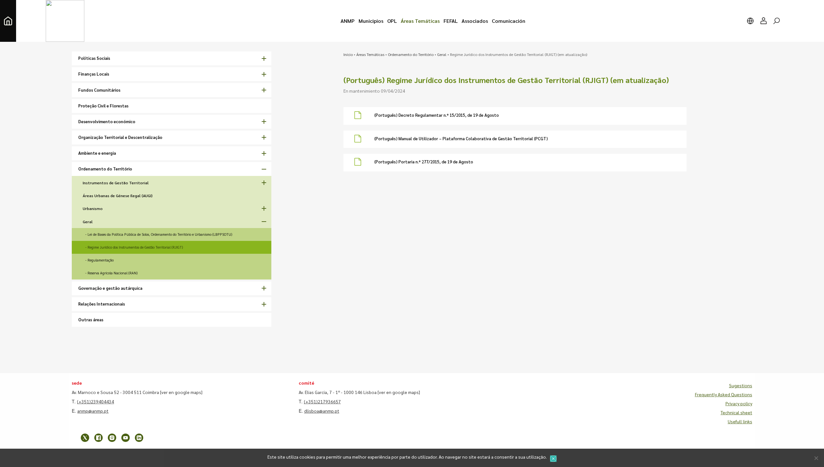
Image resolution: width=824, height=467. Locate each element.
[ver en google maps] (181, 392)
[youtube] (125, 438)
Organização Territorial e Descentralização (120, 137)
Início (348, 54)
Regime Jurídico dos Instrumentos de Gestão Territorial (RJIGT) (135, 247)
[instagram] (112, 438)
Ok (553, 458)
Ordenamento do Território (105, 168)
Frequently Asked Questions (723, 394)
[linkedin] (139, 438)
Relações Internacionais (101, 304)
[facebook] (98, 438)
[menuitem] (348, 21)
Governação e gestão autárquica (110, 288)
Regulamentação (101, 260)
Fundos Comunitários (99, 90)
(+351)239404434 (95, 401)
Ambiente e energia (97, 153)
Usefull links (740, 421)
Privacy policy (739, 403)
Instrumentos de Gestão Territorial (116, 182)
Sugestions (740, 385)
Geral (88, 221)
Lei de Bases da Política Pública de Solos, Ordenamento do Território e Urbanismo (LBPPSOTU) (160, 234)
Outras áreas (90, 319)
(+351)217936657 (322, 401)
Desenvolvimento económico (106, 121)
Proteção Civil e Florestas (103, 105)
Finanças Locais (93, 74)
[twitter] (85, 438)
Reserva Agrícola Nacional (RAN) (112, 272)
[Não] (816, 458)
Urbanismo (93, 208)
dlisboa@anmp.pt (321, 411)
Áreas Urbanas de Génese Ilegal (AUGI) (118, 195)
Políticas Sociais (94, 58)
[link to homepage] (8, 21)
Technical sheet (736, 412)
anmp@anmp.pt (92, 411)
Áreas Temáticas (370, 54)
